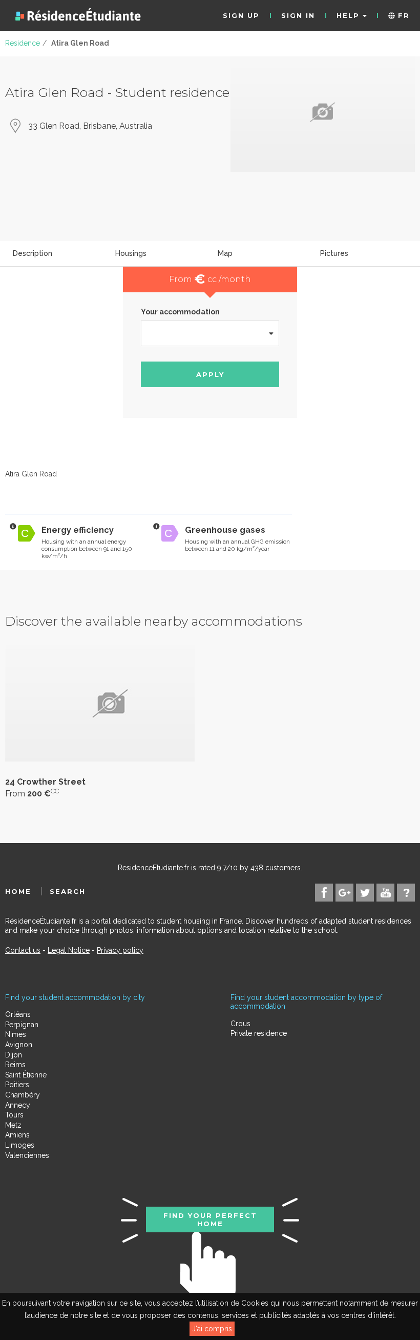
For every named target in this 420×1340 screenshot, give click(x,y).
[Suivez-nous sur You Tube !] (385, 893)
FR (402, 15)
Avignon (18, 1045)
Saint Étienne (26, 1075)
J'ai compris (212, 1329)
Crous (240, 1023)
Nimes (15, 1034)
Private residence (258, 1033)
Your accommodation (180, 312)
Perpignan (21, 1025)
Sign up (241, 15)
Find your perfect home (210, 1219)
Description (32, 253)
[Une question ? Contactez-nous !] (406, 893)
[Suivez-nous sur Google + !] (344, 893)
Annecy (17, 1105)
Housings (130, 253)
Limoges (19, 1145)
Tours (14, 1115)
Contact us (22, 950)
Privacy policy (120, 950)
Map (225, 253)
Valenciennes (27, 1155)
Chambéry (22, 1095)
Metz (13, 1125)
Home (18, 891)
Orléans (18, 1014)
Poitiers (17, 1085)
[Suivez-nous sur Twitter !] (365, 893)
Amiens (17, 1135)
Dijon (13, 1055)
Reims (15, 1065)
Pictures (334, 253)
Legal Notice (69, 950)
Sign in (298, 15)
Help (350, 15)
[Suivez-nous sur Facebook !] (324, 893)
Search (68, 891)
